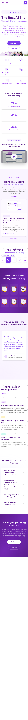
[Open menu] (25, 2)
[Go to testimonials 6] (18, 369)
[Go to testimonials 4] (15, 369)
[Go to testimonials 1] (9, 369)
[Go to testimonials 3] (13, 369)
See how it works (7, 231)
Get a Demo (14, 48)
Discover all (4, 391)
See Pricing (13, 43)
